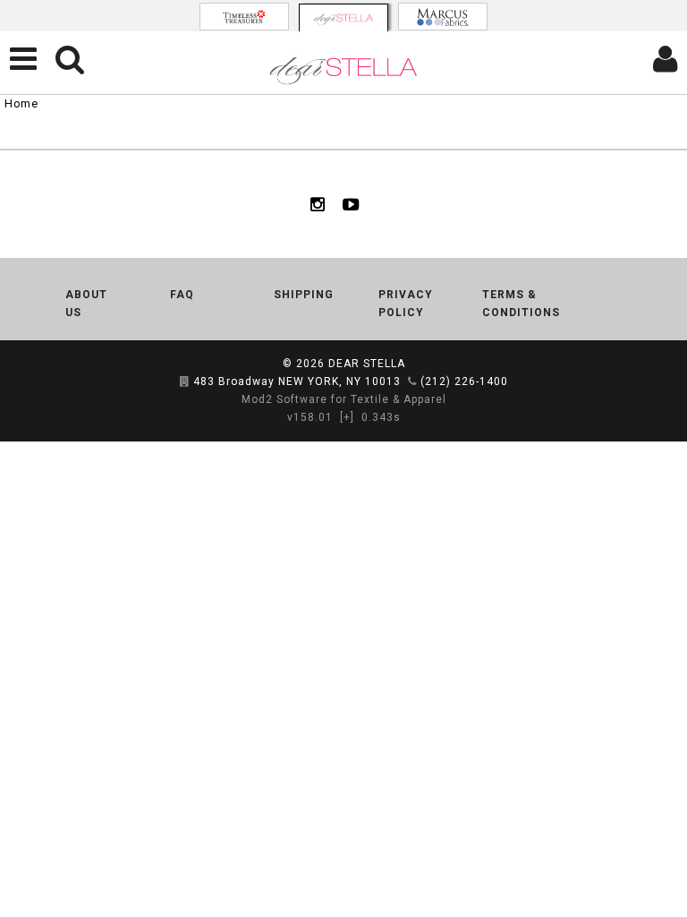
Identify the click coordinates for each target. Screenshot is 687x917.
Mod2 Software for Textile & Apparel (344, 399)
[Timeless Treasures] (244, 16)
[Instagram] (317, 204)
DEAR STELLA (366, 363)
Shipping (304, 294)
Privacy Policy (405, 303)
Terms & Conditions (521, 303)
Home (21, 103)
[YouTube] (351, 204)
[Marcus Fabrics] (443, 16)
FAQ (182, 294)
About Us (86, 303)
